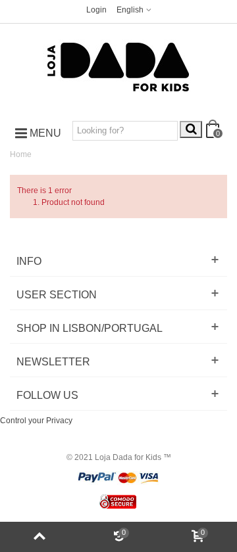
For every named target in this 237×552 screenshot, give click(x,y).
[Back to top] (39, 537)
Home (21, 154)
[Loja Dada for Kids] (118, 67)
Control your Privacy (36, 420)
